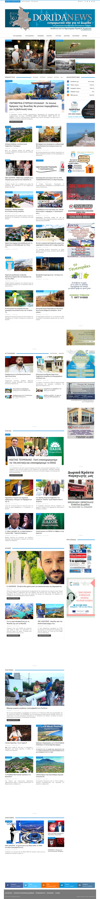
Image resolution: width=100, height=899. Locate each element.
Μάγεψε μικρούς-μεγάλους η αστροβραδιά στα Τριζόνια (27, 708)
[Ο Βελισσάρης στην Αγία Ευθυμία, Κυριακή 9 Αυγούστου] (50, 765)
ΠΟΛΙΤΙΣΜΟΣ (75, 36)
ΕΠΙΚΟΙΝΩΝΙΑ (50, 893)
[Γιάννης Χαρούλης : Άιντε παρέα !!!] (19, 733)
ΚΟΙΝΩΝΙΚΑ (41, 36)
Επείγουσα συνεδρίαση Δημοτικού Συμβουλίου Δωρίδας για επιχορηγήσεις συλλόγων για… (49, 376)
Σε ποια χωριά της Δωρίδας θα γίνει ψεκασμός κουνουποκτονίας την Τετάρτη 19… (18, 310)
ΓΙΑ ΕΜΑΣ (57, 893)
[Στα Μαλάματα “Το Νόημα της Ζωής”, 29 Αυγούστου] (85, 66)
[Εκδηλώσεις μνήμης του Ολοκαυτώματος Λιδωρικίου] (65, 66)
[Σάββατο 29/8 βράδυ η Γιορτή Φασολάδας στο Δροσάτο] (30, 57)
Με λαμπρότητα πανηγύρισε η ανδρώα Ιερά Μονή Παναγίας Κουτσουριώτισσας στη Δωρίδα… (50, 146)
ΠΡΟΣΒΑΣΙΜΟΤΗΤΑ (40, 893)
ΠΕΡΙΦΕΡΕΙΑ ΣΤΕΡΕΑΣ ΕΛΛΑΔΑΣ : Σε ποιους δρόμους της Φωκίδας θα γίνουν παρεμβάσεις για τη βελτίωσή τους (34, 106)
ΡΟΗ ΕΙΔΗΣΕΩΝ (17, 36)
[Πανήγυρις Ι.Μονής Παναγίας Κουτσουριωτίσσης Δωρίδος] (19, 199)
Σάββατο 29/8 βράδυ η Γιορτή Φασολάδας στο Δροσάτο (28, 69)
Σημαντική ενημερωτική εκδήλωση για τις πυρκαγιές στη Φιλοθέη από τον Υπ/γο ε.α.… (18, 245)
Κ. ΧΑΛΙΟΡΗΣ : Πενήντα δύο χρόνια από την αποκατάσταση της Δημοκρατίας (34, 586)
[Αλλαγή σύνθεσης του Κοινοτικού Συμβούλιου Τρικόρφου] (19, 134)
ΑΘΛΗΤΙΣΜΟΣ (9, 821)
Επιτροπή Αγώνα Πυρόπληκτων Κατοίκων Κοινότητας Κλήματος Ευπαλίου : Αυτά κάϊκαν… (49, 310)
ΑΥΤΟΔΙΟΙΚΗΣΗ (29, 36)
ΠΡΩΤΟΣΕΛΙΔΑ (34, 1)
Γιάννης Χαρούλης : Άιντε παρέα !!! (16, 743)
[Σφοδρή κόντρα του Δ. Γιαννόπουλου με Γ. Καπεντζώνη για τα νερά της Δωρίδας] (8, 397)
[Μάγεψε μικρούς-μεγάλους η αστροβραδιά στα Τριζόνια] (34, 689)
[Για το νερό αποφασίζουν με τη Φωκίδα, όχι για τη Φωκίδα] (19, 611)
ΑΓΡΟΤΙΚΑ (58, 36)
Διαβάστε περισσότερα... (16, 121)
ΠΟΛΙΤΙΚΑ (49, 36)
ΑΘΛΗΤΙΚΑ (67, 36)
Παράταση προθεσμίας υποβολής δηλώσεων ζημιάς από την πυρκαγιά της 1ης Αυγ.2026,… (18, 276)
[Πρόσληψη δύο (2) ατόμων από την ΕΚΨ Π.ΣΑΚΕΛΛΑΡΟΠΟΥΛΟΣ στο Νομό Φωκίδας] (50, 168)
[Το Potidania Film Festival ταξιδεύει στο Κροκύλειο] (19, 765)
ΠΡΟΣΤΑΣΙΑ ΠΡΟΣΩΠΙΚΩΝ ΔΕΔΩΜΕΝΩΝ (24, 893)
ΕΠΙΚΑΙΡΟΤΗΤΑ (59, 40)
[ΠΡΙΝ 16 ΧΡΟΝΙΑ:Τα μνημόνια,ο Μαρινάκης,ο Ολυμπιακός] (56, 826)
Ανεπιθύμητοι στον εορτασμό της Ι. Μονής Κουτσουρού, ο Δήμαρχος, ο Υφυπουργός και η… (50, 211)
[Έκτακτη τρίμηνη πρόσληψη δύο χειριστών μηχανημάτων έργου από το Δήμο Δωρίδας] (50, 233)
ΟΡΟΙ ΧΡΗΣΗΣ (8, 893)
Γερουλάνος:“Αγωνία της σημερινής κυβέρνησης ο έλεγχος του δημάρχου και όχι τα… (18, 499)
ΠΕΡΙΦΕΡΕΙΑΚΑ (9, 81)
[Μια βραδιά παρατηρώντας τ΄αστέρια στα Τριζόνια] (50, 265)
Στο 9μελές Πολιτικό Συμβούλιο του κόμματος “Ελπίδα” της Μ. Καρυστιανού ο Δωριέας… (49, 499)
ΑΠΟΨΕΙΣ (84, 36)
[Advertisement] (34, 337)
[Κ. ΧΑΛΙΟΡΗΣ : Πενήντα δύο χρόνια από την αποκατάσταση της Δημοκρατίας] (34, 567)
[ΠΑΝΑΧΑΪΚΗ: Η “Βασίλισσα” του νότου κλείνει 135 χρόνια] (56, 842)
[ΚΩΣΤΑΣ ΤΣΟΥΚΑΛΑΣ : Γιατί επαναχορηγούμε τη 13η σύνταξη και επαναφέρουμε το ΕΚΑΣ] (34, 450)
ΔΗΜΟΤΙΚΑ (8, 126)
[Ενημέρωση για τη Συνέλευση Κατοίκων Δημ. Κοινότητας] (19, 364)
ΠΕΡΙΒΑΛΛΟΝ (39, 257)
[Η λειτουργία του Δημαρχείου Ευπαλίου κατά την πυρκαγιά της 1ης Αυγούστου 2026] (8, 390)
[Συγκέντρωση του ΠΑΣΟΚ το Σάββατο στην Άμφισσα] (50, 521)
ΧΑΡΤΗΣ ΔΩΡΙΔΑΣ (26, 1)
